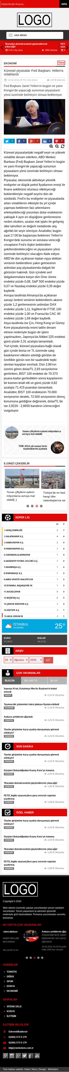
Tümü (61, 62)
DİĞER (10, 973)
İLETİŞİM (11, 1013)
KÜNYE (10, 1008)
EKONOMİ (12, 988)
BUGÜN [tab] (10, 680)
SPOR (9, 978)
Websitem (53, 1066)
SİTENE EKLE (14, 1003)
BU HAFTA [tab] (30, 680)
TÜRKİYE (11, 968)
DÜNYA (10, 983)
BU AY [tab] (54, 680)
